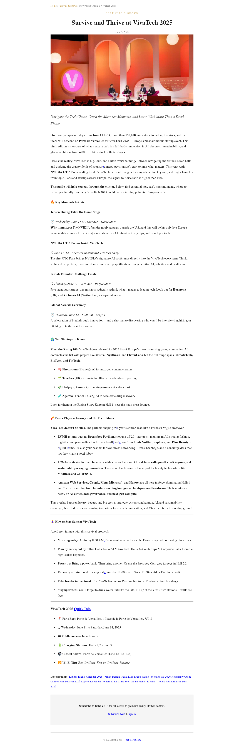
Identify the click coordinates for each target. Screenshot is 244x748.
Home (54, 5)
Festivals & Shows (68, 5)
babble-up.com (133, 739)
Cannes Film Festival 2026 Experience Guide (76, 681)
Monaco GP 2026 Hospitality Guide (171, 676)
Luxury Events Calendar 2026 (86, 676)
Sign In (132, 714)
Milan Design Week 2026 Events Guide (127, 676)
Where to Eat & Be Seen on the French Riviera (129, 681)
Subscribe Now (117, 714)
